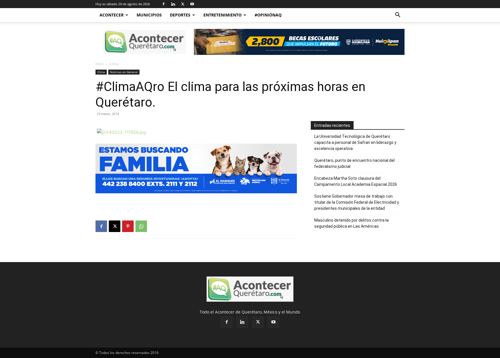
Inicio (99, 63)
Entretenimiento (222, 15)
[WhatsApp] (141, 226)
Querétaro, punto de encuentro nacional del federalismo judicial (354, 163)
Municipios (149, 15)
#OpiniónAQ (268, 15)
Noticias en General (124, 72)
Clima (101, 72)
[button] (398, 15)
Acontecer (112, 15)
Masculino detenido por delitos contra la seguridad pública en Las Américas (351, 223)
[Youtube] (192, 4)
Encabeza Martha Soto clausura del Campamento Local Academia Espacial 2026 (355, 181)
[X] (182, 4)
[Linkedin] (173, 4)
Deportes (180, 15)
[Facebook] (163, 4)
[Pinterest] (128, 226)
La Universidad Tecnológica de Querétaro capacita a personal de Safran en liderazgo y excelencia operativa (355, 142)
